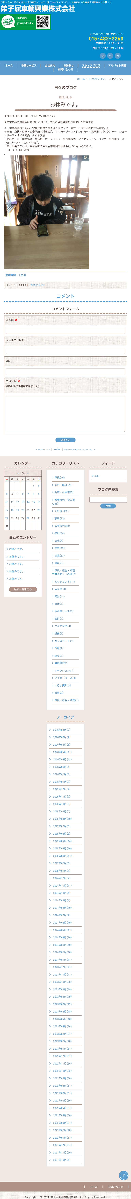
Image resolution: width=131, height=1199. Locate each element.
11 (12, 502)
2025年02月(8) (62, 863)
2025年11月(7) (62, 796)
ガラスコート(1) (64, 641)
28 (28, 518)
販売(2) (59, 633)
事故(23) (59, 518)
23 (39, 510)
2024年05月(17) (62, 930)
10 (6, 502)
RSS (96, 476)
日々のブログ (97, 79)
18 (12, 510)
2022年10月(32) (62, 1071)
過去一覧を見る (23, 589)
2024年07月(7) (62, 915)
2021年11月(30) (62, 1152)
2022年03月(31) (62, 1123)
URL (8, 360)
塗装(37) (59, 555)
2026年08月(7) (62, 730)
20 (22, 510)
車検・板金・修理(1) (66, 700)
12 (17, 502)
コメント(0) (37, 285)
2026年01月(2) (62, 782)
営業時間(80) (62, 526)
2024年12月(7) (62, 878)
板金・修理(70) (63, 485)
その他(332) (61, 511)
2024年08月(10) (62, 907)
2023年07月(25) (62, 1004)
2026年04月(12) (62, 759)
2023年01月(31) (62, 1048)
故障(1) (59, 656)
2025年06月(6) (62, 833)
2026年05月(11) (62, 752)
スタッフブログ (91, 65)
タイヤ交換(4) (62, 626)
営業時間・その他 (15, 275)
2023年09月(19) (62, 989)
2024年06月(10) (62, 922)
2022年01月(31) (62, 1137)
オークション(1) (64, 670)
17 (6, 510)
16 (39, 502)
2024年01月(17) (62, 959)
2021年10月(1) (62, 1160)
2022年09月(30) (62, 1078)
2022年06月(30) (62, 1100)
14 (28, 502)
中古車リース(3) (64, 611)
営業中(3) (60, 589)
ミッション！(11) (64, 581)
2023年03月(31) (62, 1034)
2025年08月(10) (62, 819)
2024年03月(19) (62, 945)
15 (33, 502)
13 (22, 502)
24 (6, 518)
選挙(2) (59, 693)
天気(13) (59, 596)
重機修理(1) (61, 663)
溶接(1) (59, 604)
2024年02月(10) (62, 952)
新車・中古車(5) (64, 492)
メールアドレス (15, 340)
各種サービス (29, 65)
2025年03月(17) (62, 856)
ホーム (9, 65)
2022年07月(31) (62, 1093)
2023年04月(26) (62, 1026)
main (57, 449)
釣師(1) (59, 618)
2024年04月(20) (62, 937)
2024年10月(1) (62, 893)
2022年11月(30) (62, 1063)
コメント (23, 384)
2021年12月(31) (62, 1145)
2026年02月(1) (62, 774)
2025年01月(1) (62, 871)
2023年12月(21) (62, 967)
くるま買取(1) (62, 685)
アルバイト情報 (117, 65)
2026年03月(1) (62, 767)
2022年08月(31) (62, 1085)
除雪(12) (59, 548)
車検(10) (59, 477)
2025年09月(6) (62, 811)
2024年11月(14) (62, 885)
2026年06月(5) (62, 744)
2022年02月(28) (62, 1130)
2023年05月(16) (62, 1019)
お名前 (12, 320)
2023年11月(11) (62, 974)
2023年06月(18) (62, 1011)
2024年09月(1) (62, 900)
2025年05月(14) (62, 841)
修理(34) (59, 533)
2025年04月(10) (62, 848)
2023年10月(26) (62, 982)
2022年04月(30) (62, 1115)
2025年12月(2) (62, 789)
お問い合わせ (65, 69)
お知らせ (68, 65)
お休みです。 (17, 549)
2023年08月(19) (62, 996)
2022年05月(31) (62, 1108)
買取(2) (59, 648)
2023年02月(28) (62, 1041)
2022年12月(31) (62, 1056)
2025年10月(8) (62, 804)
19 (17, 510)
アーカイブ (65, 717)
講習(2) (59, 563)
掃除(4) (59, 540)
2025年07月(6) (62, 826)
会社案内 (50, 65)
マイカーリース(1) (65, 678)
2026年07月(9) (62, 737)
